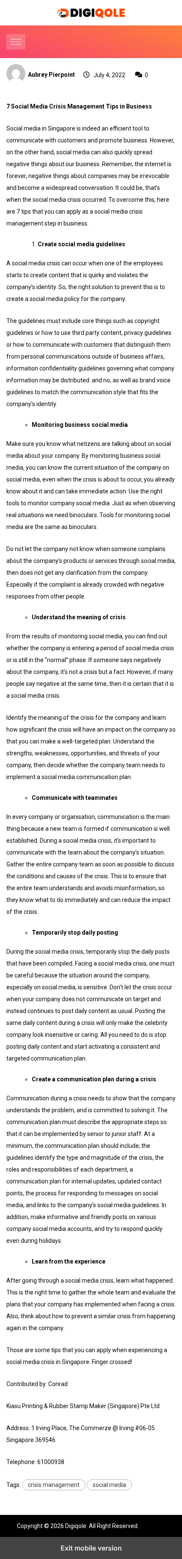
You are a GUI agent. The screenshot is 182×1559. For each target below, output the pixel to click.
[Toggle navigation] (15, 42)
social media (109, 1484)
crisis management (54, 1484)
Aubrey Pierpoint (51, 74)
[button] (17, 42)
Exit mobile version (91, 1548)
